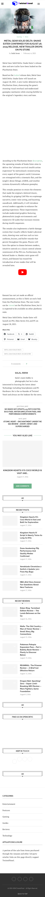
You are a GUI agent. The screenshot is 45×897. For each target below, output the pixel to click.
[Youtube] (25, 879)
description (37, 160)
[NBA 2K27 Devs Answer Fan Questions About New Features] (10, 586)
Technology (7, 835)
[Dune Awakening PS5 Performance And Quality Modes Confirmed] (10, 552)
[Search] (42, 3)
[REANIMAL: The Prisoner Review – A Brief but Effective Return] (10, 669)
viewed (11, 305)
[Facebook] (14, 879)
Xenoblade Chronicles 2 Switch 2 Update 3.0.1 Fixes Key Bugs (30, 569)
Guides (5, 823)
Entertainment (8, 804)
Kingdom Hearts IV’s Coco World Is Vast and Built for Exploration (30, 519)
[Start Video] (22, 280)
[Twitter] (20, 879)
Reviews (6, 829)
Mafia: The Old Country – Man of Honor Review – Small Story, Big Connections (31, 630)
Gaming (5, 816)
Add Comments (22, 486)
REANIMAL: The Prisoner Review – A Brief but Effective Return (31, 668)
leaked (17, 75)
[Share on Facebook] (29, 364)
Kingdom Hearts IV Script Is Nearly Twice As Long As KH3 (31, 535)
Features (6, 810)
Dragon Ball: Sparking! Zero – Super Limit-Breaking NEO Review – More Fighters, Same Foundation (30, 686)
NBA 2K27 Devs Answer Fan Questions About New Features (30, 584)
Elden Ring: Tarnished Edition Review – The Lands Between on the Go (30, 612)
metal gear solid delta (13, 350)
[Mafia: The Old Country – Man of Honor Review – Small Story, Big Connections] (10, 630)
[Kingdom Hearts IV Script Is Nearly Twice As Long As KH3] (10, 536)
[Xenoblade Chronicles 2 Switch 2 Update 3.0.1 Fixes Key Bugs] (10, 570)
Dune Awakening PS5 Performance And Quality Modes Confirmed (29, 552)
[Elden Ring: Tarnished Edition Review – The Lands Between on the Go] (10, 612)
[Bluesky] (31, 879)
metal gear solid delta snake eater (17, 354)
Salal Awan (15, 53)
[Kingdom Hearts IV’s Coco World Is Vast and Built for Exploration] (22, 454)
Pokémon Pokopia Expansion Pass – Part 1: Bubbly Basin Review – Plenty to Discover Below (31, 649)
